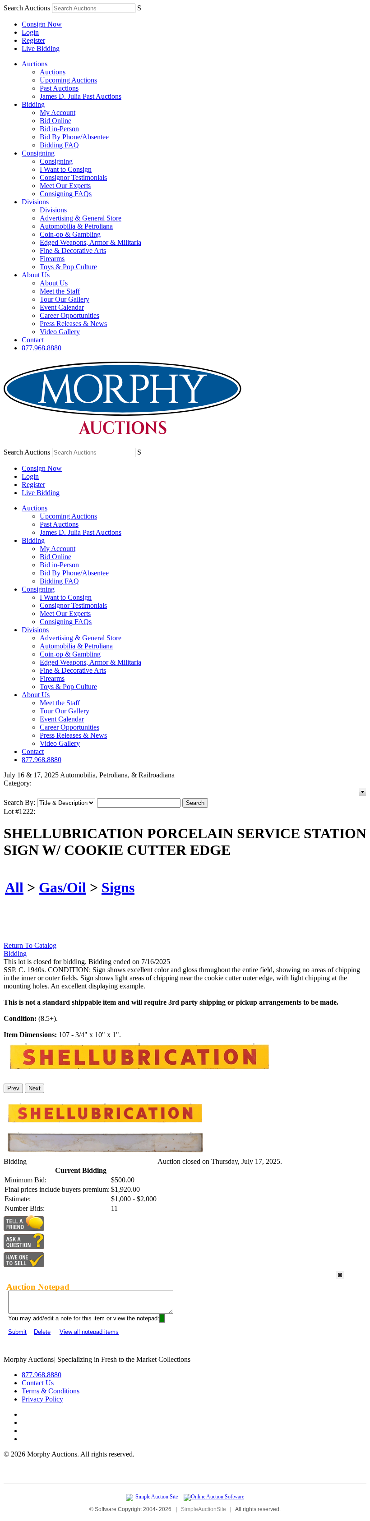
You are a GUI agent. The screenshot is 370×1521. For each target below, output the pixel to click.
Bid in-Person (59, 129)
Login (30, 32)
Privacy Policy (42, 1399)
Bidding (33, 104)
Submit (17, 1331)
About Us (36, 275)
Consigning (38, 153)
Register (33, 40)
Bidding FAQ (59, 145)
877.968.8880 (41, 348)
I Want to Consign (66, 169)
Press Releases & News (73, 323)
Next (34, 1088)
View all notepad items (89, 1331)
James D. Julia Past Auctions (80, 96)
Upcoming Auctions (68, 80)
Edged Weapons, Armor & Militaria (90, 242)
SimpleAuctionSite (203, 1509)
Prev (13, 1088)
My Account (57, 112)
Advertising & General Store (80, 218)
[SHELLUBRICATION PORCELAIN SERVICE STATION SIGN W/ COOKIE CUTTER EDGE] (139, 1072)
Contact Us (38, 1383)
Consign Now (42, 24)
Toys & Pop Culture (68, 267)
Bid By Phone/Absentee (74, 137)
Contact (33, 340)
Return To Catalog (30, 945)
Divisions (35, 202)
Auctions (34, 64)
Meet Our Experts (65, 185)
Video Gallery (60, 331)
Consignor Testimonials (73, 177)
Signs (118, 887)
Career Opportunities (69, 315)
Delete (42, 1331)
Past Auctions (59, 88)
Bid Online (55, 120)
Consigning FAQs (66, 194)
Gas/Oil (62, 887)
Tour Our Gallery (64, 299)
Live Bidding (41, 48)
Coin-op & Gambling (70, 234)
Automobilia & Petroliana (76, 226)
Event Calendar (62, 307)
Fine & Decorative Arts (73, 250)
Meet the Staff (60, 291)
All (14, 887)
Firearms (52, 258)
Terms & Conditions (50, 1391)
